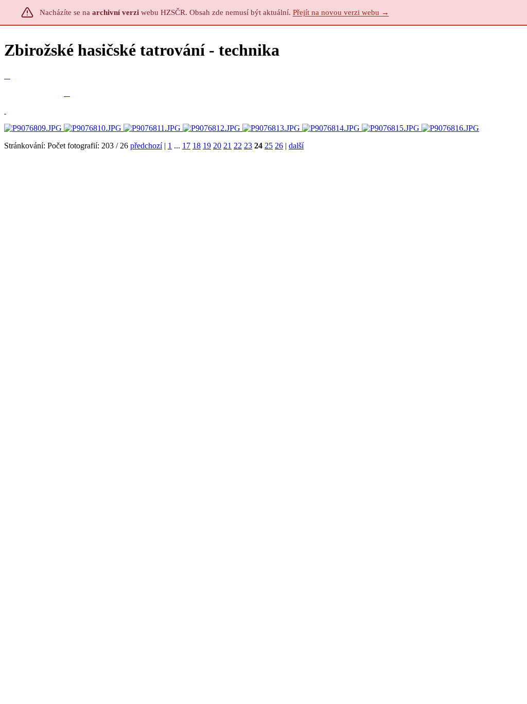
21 (227, 145)
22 (238, 145)
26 (279, 145)
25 (269, 145)
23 (248, 145)
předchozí (146, 145)
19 (207, 145)
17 (186, 145)
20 (217, 145)
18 (196, 145)
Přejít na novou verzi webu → (341, 12)
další (296, 145)
